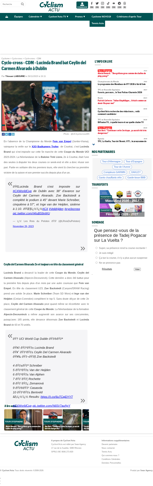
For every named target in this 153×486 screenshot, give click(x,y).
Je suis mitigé (106, 253)
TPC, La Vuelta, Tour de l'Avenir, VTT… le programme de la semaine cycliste (122, 141)
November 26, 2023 (23, 226)
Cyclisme (5, 58)
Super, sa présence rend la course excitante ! (122, 248)
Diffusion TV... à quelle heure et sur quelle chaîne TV (122, 120)
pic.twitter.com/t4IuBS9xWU (31, 213)
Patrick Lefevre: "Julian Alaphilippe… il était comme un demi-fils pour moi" (122, 100)
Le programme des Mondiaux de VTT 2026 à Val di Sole (122, 82)
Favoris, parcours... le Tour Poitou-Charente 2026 (122, 91)
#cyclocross (72, 208)
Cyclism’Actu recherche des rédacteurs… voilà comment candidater (122, 111)
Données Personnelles (111, 463)
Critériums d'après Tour (129, 16)
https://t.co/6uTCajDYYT (57, 396)
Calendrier (34, 16)
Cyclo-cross (17, 58)
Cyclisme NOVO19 (101, 16)
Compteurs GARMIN (114, 172)
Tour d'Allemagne (111, 161)
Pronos (79, 16)
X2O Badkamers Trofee (45, 146)
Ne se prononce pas (109, 262)
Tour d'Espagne (134, 161)
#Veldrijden (56, 208)
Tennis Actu (98, 23)
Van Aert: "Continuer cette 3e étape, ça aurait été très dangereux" (122, 130)
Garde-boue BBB (136, 177)
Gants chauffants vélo (110, 177)
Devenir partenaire (109, 444)
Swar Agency (146, 470)
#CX (45, 208)
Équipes (18, 16)
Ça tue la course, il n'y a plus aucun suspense (123, 257)
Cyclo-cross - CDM (33, 58)
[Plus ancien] (93, 144)
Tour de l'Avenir (122, 167)
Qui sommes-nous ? (110, 455)
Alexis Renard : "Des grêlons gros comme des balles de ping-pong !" (122, 73)
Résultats (107, 269)
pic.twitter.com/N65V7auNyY (51, 405)
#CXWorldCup (22, 191)
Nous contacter (108, 448)
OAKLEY (136, 172)
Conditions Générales (111, 459)
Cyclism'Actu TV (57, 16)
